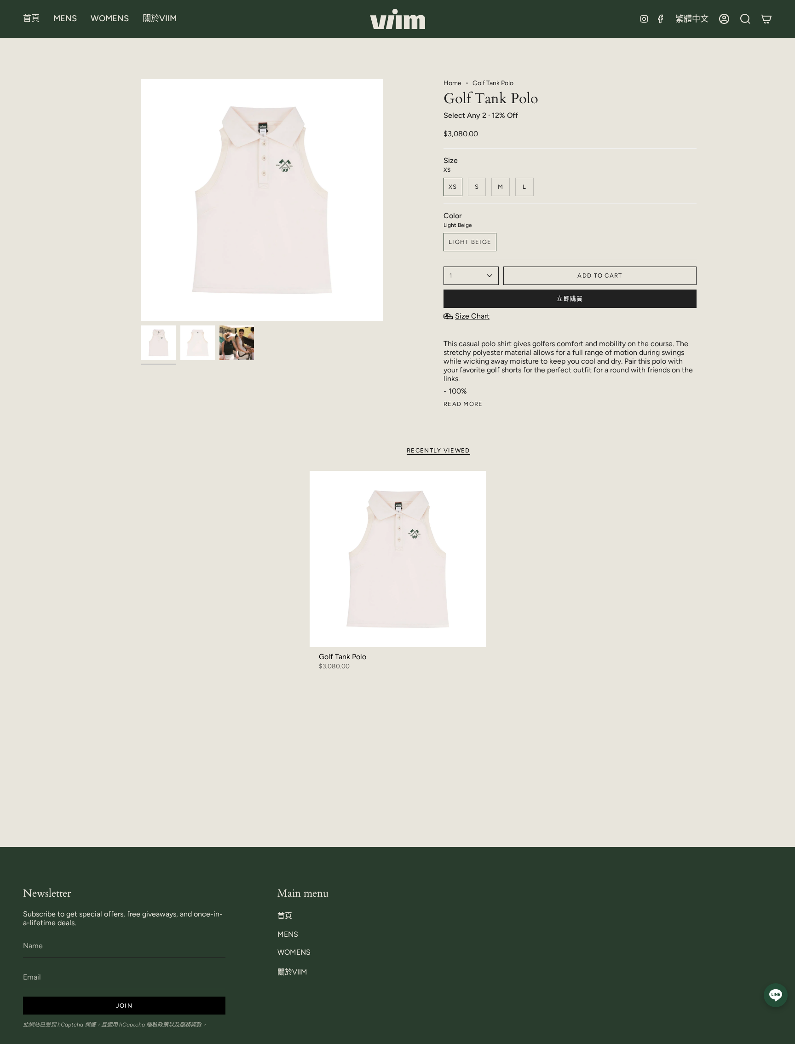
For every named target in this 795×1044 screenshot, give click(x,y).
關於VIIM (292, 972)
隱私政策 (157, 1024)
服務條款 (190, 1024)
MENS (287, 934)
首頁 (284, 915)
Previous (141, 200)
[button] (65, 19)
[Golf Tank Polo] (398, 559)
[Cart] (766, 19)
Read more (463, 403)
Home (452, 83)
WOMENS (294, 952)
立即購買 (570, 298)
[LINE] (776, 995)
